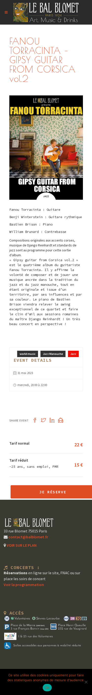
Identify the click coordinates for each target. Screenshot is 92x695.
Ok (47, 688)
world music (28, 354)
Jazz (73, 354)
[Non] (85, 682)
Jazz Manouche (53, 354)
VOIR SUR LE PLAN (21, 545)
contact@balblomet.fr (28, 536)
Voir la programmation (24, 584)
